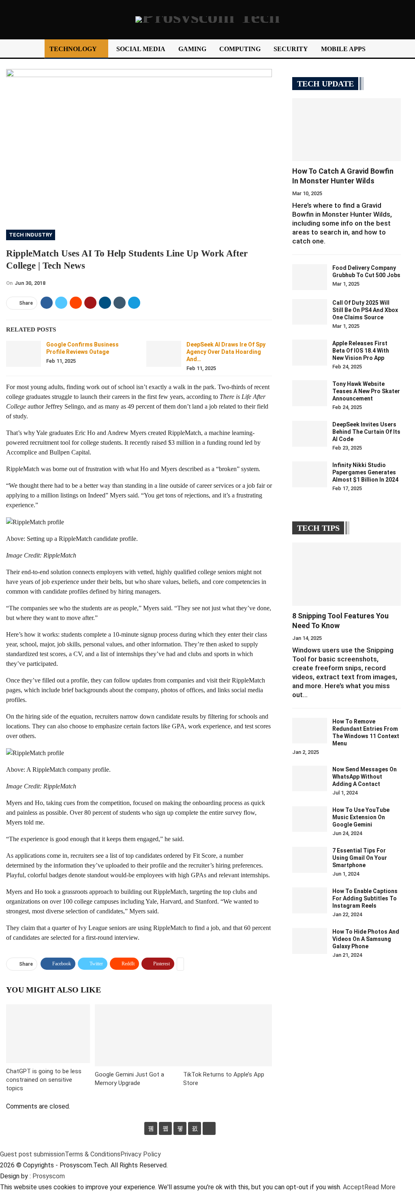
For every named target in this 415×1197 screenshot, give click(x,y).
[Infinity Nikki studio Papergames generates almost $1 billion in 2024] (309, 474)
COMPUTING (240, 48)
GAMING (192, 48)
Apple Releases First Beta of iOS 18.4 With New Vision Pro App (360, 350)
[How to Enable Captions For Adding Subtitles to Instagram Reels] (309, 900)
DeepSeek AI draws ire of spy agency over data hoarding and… (225, 351)
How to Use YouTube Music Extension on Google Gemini (360, 817)
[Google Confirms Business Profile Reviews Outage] (23, 354)
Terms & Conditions (92, 1154)
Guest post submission (32, 1154)
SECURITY (291, 48)
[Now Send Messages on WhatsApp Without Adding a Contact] (309, 779)
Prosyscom (48, 1176)
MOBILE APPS (343, 48)
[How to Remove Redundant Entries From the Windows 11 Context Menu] (309, 731)
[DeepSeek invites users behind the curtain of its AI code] (309, 434)
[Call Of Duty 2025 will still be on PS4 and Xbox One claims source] (309, 312)
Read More (380, 1187)
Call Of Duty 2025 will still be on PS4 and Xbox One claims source (365, 310)
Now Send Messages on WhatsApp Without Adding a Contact (364, 776)
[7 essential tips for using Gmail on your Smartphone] (309, 860)
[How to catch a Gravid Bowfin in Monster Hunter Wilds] (346, 129)
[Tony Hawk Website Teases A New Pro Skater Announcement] (309, 393)
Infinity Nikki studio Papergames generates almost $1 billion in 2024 (365, 472)
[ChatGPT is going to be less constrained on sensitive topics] (48, 1033)
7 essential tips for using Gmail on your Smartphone (359, 857)
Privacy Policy (140, 1154)
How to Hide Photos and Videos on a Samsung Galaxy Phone (365, 938)
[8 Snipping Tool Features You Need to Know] (346, 574)
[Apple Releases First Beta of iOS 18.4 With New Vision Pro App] (309, 353)
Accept (353, 1187)
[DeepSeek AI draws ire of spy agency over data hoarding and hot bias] (163, 354)
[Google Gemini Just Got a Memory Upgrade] (139, 1035)
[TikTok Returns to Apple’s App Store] (227, 1035)
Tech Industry (30, 235)
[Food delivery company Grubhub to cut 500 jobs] (309, 277)
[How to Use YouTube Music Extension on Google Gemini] (309, 819)
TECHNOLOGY (73, 48)
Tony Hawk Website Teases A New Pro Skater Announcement (366, 391)
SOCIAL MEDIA (140, 48)
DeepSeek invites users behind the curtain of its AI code (366, 431)
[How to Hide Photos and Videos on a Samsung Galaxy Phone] (309, 941)
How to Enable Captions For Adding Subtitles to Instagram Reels (365, 898)
